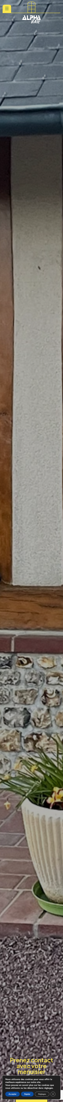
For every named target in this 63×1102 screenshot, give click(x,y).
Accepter (12, 1094)
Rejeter (27, 1094)
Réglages (42, 1094)
